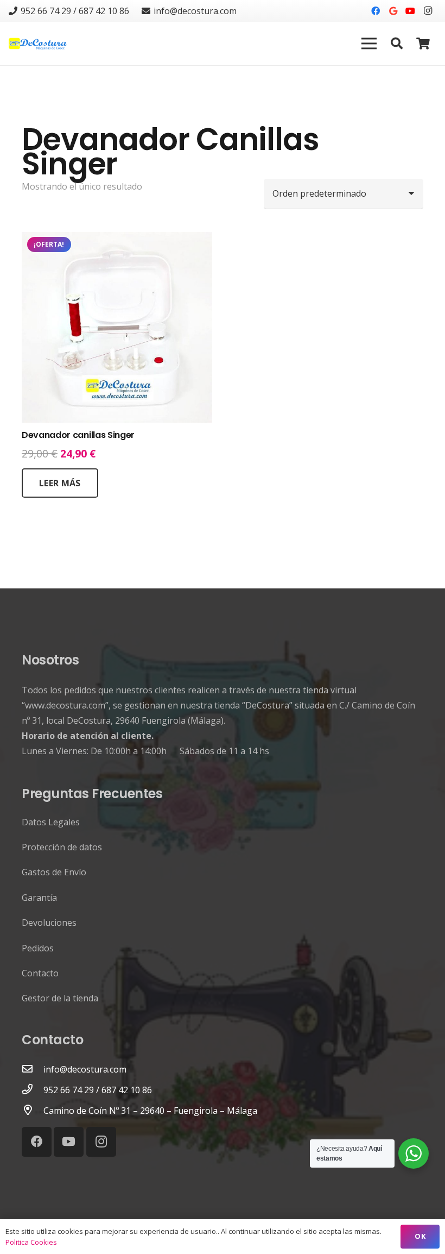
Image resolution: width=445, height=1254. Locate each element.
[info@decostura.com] (32, 1069)
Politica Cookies (31, 1242)
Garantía (39, 898)
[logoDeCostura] (39, 44)
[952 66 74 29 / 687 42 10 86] (32, 1090)
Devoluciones (49, 923)
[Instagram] (427, 11)
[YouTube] (410, 11)
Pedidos (38, 948)
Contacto (40, 973)
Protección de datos (62, 847)
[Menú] (369, 43)
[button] (397, 44)
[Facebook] (375, 11)
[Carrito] (423, 43)
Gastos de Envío (54, 872)
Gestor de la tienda (60, 998)
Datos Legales (51, 822)
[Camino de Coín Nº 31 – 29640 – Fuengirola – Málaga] (32, 1110)
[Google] (393, 11)
